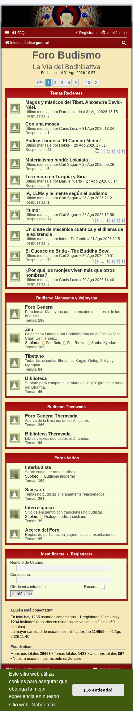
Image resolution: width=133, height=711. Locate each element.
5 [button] (76, 82)
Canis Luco (68, 128)
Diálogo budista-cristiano (65, 516)
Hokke (64, 145)
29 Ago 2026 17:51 (90, 145)
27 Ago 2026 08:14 (102, 181)
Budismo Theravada (66, 406)
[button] (39, 82)
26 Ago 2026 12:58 (98, 215)
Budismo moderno (59, 476)
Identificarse (52, 554)
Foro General (39, 307)
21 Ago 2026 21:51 (106, 239)
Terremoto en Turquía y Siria (56, 176)
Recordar (92, 587)
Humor (32, 210)
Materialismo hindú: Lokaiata (56, 159)
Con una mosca (42, 123)
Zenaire (74, 658)
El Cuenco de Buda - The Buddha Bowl (67, 251)
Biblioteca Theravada (48, 433)
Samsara (34, 489)
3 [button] (62, 82)
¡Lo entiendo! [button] (98, 689)
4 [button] (69, 82)
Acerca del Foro (42, 530)
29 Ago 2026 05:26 (98, 164)
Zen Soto (53, 343)
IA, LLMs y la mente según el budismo (66, 193)
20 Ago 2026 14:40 (98, 280)
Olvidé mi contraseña (28, 587)
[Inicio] (66, 16)
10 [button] (88, 82)
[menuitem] (18, 33)
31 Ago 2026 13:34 (98, 128)
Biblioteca (36, 378)
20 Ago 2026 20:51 (98, 256)
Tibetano (34, 356)
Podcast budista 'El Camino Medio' (63, 140)
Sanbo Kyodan (103, 343)
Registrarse (81, 554)
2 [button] (55, 82)
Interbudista (38, 467)
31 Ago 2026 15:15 (102, 112)
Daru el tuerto (70, 112)
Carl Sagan (68, 164)
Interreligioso (39, 507)
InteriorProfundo (72, 239)
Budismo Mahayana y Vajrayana (66, 298)
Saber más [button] (44, 704)
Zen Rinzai (76, 343)
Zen (29, 329)
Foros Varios (66, 458)
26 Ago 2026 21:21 (98, 198)
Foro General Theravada (51, 415)
